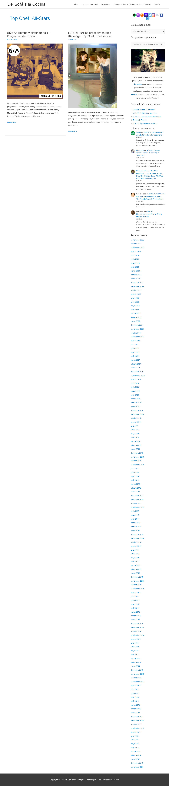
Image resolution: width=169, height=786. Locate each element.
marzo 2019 (135, 441)
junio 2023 (135, 259)
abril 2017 (135, 519)
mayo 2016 (135, 558)
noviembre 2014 (137, 627)
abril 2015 (135, 608)
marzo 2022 (135, 313)
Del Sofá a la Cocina (26, 4)
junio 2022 (135, 302)
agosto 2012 (135, 732)
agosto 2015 (135, 592)
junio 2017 (135, 511)
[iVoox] (142, 15)
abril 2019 (135, 437)
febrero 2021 (136, 364)
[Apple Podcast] (138, 15)
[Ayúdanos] (148, 60)
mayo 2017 (135, 515)
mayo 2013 (135, 697)
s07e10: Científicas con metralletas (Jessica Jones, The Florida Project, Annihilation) (150, 196)
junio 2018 (135, 472)
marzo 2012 (135, 751)
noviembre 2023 (137, 240)
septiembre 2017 (137, 507)
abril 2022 (135, 309)
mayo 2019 (135, 434)
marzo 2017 (135, 523)
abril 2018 (135, 480)
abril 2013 (135, 701)
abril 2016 (135, 561)
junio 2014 (135, 647)
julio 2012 (134, 736)
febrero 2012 (136, 755)
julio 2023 (135, 255)
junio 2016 (135, 554)
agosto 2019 (135, 422)
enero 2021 (135, 368)
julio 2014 (135, 643)
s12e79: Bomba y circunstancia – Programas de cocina (28, 34)
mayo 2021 (135, 352)
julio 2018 (134, 468)
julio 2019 (134, 426)
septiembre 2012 (137, 728)
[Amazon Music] (146, 15)
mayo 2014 (135, 651)
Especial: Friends (140, 120)
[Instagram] (153, 15)
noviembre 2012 (137, 720)
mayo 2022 (135, 306)
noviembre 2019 (137, 414)
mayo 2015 (135, 604)
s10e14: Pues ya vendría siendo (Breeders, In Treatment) (148, 153)
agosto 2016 (135, 546)
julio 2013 (135, 689)
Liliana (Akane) (142, 171)
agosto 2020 (136, 379)
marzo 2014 (135, 658)
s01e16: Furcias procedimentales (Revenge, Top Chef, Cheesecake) (90, 34)
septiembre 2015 (137, 589)
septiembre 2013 (137, 682)
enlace (134, 94)
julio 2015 (134, 596)
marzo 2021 (135, 360)
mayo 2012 (135, 744)
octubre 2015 (136, 585)
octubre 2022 (136, 290)
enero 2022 (135, 321)
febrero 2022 (136, 317)
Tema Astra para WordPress (107, 780)
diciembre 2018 (137, 453)
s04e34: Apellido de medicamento (147, 117)
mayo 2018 (135, 476)
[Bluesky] (157, 15)
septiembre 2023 (138, 247)
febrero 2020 (136, 402)
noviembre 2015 (137, 581)
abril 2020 (135, 395)
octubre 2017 (136, 503)
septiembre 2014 (137, 635)
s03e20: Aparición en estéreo (145, 123)
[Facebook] (161, 15)
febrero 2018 (136, 488)
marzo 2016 (135, 565)
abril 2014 (135, 654)
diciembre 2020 (137, 371)
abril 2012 (135, 747)
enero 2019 (135, 449)
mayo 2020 (135, 391)
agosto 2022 (136, 294)
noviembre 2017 (137, 499)
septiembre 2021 (137, 337)
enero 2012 (135, 759)
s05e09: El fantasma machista (145, 113)
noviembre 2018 (137, 457)
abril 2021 (135, 356)
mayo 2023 (135, 263)
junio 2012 (135, 740)
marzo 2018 (135, 484)
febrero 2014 (136, 662)
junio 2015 (135, 600)
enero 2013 (135, 713)
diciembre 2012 (137, 716)
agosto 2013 (136, 685)
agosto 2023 (136, 251)
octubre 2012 (136, 724)
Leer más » (11, 122)
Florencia (140, 150)
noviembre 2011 (137, 767)
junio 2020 (135, 387)
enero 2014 (135, 666)
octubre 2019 (136, 418)
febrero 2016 (136, 569)
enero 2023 (135, 278)
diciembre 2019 (137, 410)
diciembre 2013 (137, 670)
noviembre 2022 (137, 286)
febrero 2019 (136, 445)
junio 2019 (135, 430)
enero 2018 (135, 492)
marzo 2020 (135, 399)
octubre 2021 (136, 333)
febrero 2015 (136, 616)
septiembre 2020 (138, 375)
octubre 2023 (136, 244)
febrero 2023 (136, 275)
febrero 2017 (136, 527)
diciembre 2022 (137, 282)
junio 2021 (135, 348)
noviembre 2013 (137, 674)
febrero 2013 (136, 709)
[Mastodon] (147, 18)
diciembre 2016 (137, 534)
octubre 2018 (136, 461)
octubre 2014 (136, 631)
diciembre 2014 (137, 623)
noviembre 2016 (137, 538)
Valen (138, 132)
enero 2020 (135, 406)
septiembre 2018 (137, 465)
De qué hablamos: (141, 24)
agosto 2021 (135, 340)
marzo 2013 (135, 705)
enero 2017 (135, 530)
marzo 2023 (135, 271)
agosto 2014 (136, 639)
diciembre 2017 (137, 496)
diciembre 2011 (137, 763)
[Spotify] (134, 15)
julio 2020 (135, 383)
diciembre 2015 (137, 577)
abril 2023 (135, 267)
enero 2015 (135, 620)
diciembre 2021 (137, 325)
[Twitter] (150, 15)
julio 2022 (135, 298)
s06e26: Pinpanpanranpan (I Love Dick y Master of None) (149, 214)
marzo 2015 (135, 612)
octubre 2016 (136, 542)
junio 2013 (135, 693)
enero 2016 (135, 573)
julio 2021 (134, 344)
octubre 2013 (136, 678)
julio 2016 (134, 550)
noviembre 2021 (137, 329)
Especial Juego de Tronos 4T (144, 110)
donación (138, 84)
